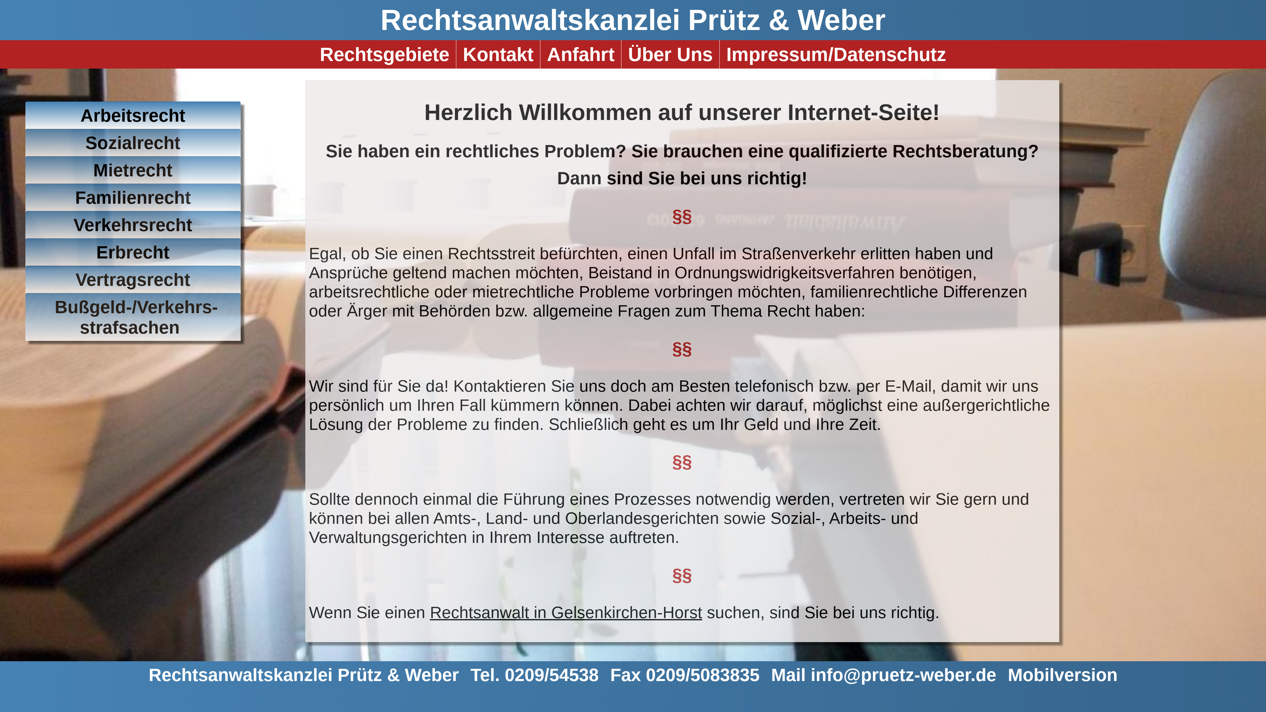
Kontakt (498, 54)
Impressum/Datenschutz (836, 54)
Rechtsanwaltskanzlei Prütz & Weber (633, 20)
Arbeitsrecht (132, 115)
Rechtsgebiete (384, 54)
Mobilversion (1063, 675)
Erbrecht (132, 252)
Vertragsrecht (132, 279)
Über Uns (670, 54)
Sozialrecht (132, 143)
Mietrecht (132, 170)
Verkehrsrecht (133, 225)
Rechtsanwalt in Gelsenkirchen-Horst (566, 612)
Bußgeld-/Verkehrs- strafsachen (136, 317)
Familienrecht (133, 197)
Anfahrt (581, 54)
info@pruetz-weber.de (903, 675)
